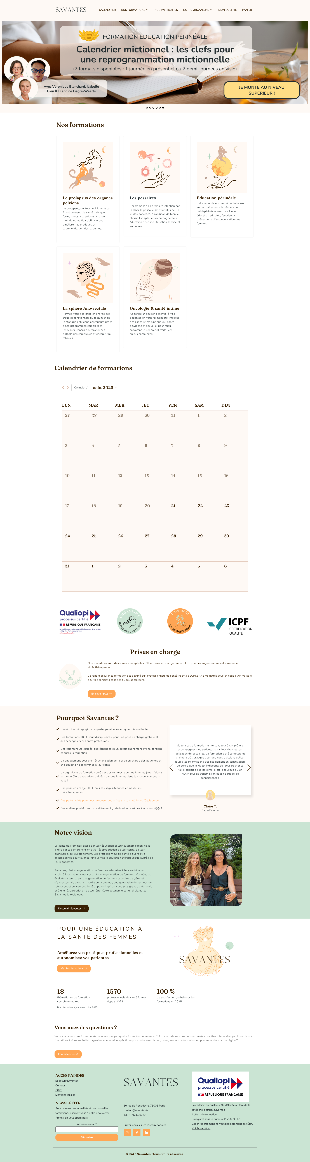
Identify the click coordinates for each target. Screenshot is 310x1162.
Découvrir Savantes (66, 1080)
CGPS (58, 1090)
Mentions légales (65, 1094)
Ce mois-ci (81, 388)
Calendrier (107, 10)
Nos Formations (133, 10)
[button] (102, 694)
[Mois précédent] (63, 387)
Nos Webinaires (166, 10)
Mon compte (227, 10)
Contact (60, 1085)
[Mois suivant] (68, 387)
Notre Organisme (196, 10)
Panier (247, 10)
